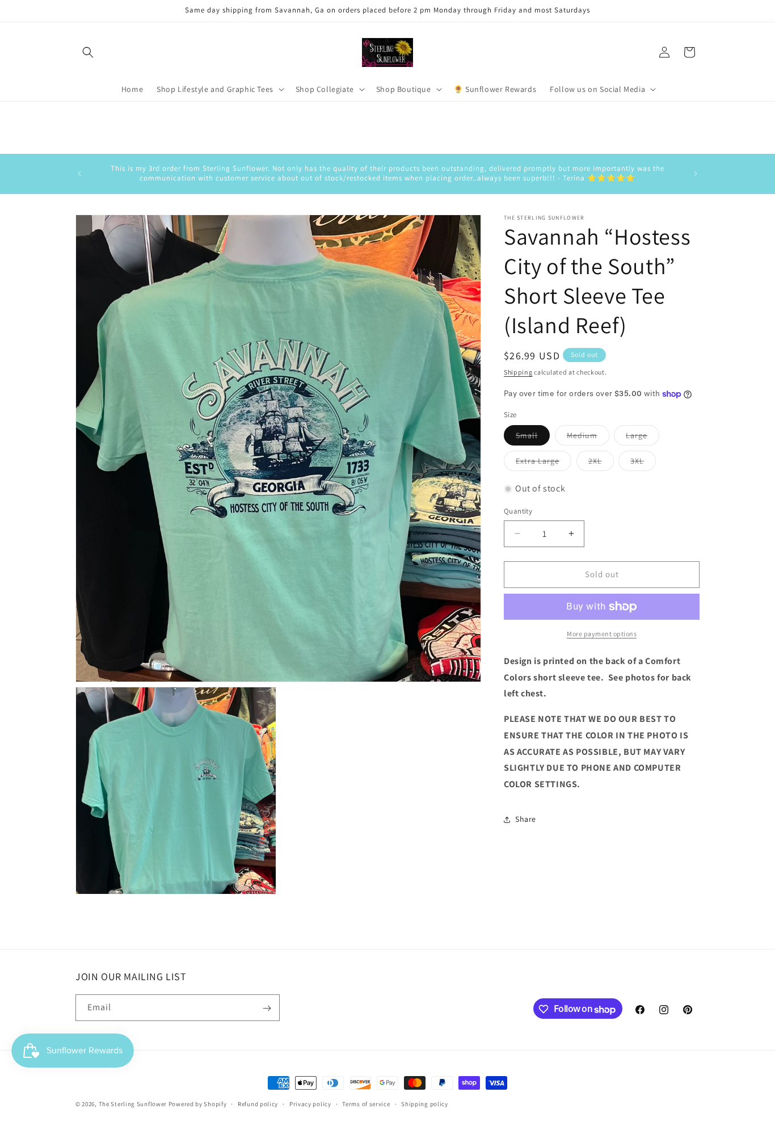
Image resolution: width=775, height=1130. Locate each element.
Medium (588, 438)
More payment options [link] (602, 633)
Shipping (518, 372)
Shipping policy (424, 1104)
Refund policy (258, 1104)
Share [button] (525, 819)
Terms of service (366, 1104)
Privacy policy (310, 1104)
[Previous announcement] (79, 173)
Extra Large (543, 463)
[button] (87, 52)
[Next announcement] (695, 173)
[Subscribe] (266, 1008)
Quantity (518, 511)
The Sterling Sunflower (133, 1104)
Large (642, 438)
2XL (601, 463)
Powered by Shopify (198, 1104)
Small (533, 438)
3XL (643, 463)
